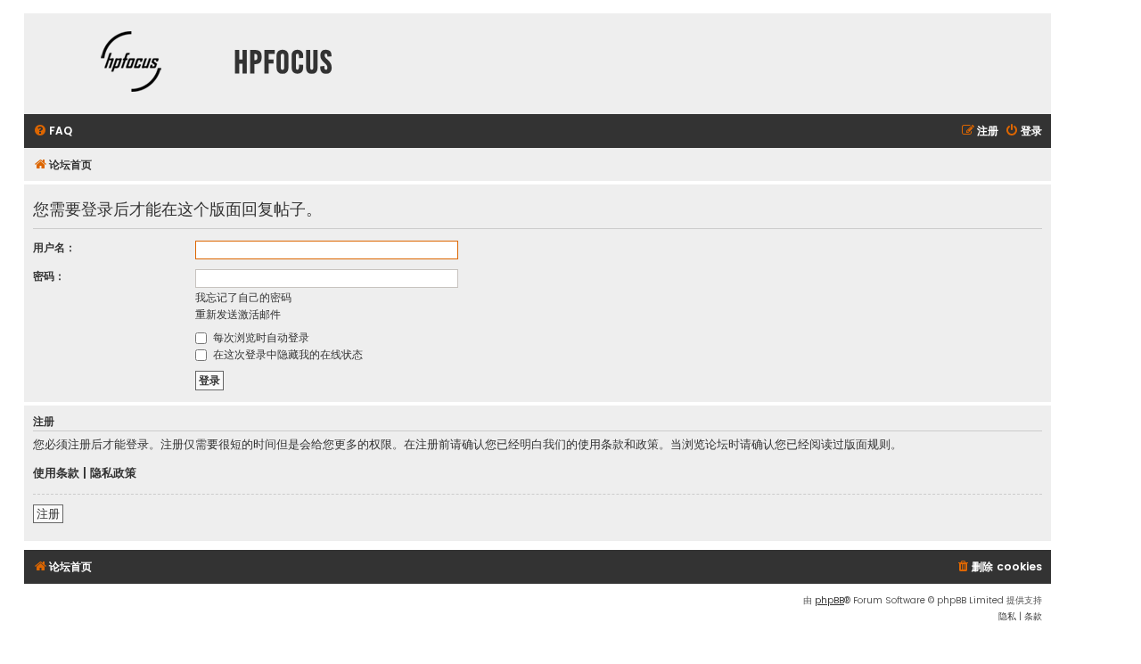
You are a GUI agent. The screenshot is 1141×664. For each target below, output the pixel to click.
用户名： (54, 247)
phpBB (829, 600)
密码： (49, 275)
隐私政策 (113, 473)
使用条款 (56, 473)
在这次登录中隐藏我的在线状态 (286, 354)
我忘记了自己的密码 (243, 297)
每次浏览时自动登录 (259, 337)
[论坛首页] (131, 64)
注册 (48, 513)
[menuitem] (52, 131)
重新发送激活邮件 (238, 314)
